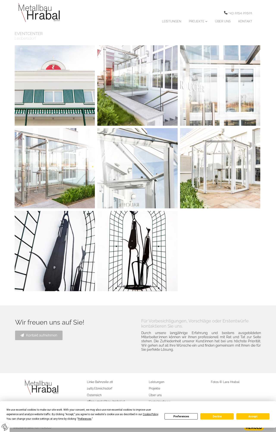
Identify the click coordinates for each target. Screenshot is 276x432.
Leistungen (156, 382)
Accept (252, 416)
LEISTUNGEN (171, 21)
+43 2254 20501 (240, 13)
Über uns (155, 395)
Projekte (154, 388)
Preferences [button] (84, 418)
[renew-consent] (5, 427)
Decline (217, 416)
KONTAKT (245, 21)
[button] (39, 335)
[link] (198, 21)
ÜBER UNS (223, 21)
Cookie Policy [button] (150, 414)
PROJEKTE (197, 21)
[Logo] (34, 12)
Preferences (181, 416)
